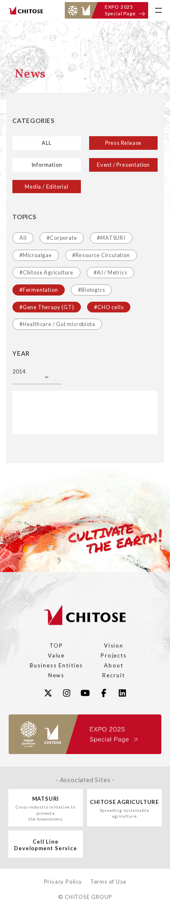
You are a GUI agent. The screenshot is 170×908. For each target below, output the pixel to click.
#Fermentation (38, 289)
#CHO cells (108, 307)
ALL (46, 143)
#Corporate (62, 237)
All (22, 237)
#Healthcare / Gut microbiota (57, 324)
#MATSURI (111, 237)
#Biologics (91, 289)
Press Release (123, 143)
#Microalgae (35, 255)
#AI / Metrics (110, 272)
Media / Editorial (46, 186)
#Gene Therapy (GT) (46, 307)
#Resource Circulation (101, 255)
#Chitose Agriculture (46, 272)
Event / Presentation (123, 164)
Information (46, 164)
